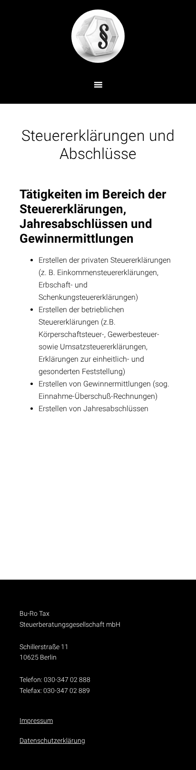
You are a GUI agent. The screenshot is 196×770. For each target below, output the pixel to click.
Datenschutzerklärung (52, 740)
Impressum (36, 720)
